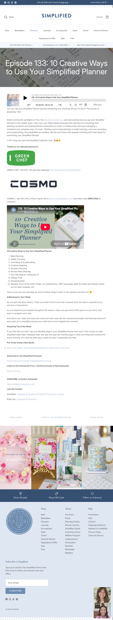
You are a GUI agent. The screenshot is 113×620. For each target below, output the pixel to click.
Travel (85, 30)
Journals (47, 30)
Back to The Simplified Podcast (56, 417)
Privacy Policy (94, 532)
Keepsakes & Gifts (47, 38)
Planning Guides (72, 521)
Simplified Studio (72, 528)
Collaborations (71, 539)
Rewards (69, 546)
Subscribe (15, 591)
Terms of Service (95, 535)
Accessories (61, 30)
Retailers (69, 553)
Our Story (69, 514)
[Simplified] (56, 16)
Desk (75, 30)
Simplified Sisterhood (53, 120)
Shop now (64, 2)
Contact (91, 521)
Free (72, 38)
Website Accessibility (97, 528)
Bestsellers (19, 30)
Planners (34, 30)
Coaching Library (72, 532)
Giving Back (70, 542)
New (7, 30)
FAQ (90, 518)
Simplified (15, 609)
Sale (63, 38)
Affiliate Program (72, 535)
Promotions (93, 514)
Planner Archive (72, 525)
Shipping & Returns (97, 525)
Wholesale (69, 549)
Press (67, 518)
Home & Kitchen (101, 30)
